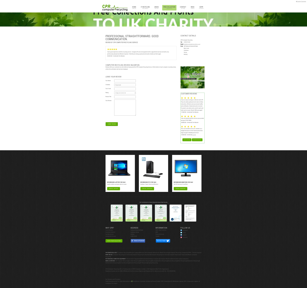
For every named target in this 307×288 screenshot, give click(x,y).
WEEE (156, 232)
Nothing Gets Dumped (111, 236)
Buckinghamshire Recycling (159, 261)
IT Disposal (183, 254)
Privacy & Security (159, 234)
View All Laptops (113, 188)
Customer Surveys (145, 281)
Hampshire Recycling (193, 261)
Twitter (184, 232)
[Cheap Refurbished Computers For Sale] (152, 168)
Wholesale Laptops (178, 281)
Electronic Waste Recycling (161, 252)
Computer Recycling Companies (179, 252)
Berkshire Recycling (145, 261)
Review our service (197, 139)
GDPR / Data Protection (160, 230)
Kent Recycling (182, 261)
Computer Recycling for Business (141, 254)
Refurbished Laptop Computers (180, 258)
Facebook (185, 230)
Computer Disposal (174, 254)
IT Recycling (144, 263)
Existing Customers (301, 1)
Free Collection (109, 230)
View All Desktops (147, 188)
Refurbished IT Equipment (133, 258)
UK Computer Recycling (122, 261)
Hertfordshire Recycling (112, 263)
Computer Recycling (123, 252)
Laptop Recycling (153, 263)
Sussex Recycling (135, 263)
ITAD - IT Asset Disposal (195, 252)
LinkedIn (185, 235)
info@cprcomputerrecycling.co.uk (192, 44)
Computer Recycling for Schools (122, 254)
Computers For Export (111, 283)
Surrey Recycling (124, 263)
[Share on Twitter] (162, 242)
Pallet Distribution (110, 281)
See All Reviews (187, 139)
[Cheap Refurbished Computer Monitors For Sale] (186, 168)
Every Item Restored (110, 232)
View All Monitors (180, 188)
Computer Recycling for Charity (159, 254)
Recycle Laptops (134, 252)
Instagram (185, 237)
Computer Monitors (165, 258)
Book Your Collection (113, 241)
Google (194, 134)
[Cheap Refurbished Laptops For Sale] (119, 168)
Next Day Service (110, 234)
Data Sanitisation (124, 281)
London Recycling (134, 261)
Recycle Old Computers (146, 252)
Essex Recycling (172, 261)
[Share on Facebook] (138, 242)
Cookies (157, 236)
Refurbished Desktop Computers (150, 258)
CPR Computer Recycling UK (113, 269)
